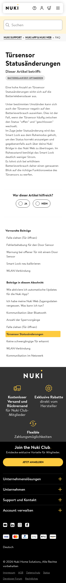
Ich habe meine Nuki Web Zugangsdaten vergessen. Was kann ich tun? (31, 303)
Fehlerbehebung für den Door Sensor (30, 245)
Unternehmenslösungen (22, 478)
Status (46, 572)
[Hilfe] (34, 8)
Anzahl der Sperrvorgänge (23, 320)
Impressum (9, 572)
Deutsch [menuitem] (8, 547)
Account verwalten (18, 510)
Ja (25, 203)
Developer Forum (12, 578)
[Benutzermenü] (41, 8)
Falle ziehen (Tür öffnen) (21, 237)
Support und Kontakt (19, 499)
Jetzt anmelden (33, 462)
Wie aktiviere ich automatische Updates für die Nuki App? (31, 291)
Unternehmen (14, 489)
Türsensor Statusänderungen (24, 334)
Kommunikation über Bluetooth (26, 312)
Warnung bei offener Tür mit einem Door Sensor (32, 254)
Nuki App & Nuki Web (38, 37)
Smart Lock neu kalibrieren (23, 263)
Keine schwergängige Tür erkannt (27, 341)
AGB (20, 572)
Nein (44, 203)
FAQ (57, 37)
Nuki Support (13, 37)
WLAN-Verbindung (18, 270)
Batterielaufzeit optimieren (25, 78)
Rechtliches (31, 578)
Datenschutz (33, 572)
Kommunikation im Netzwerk (24, 355)
